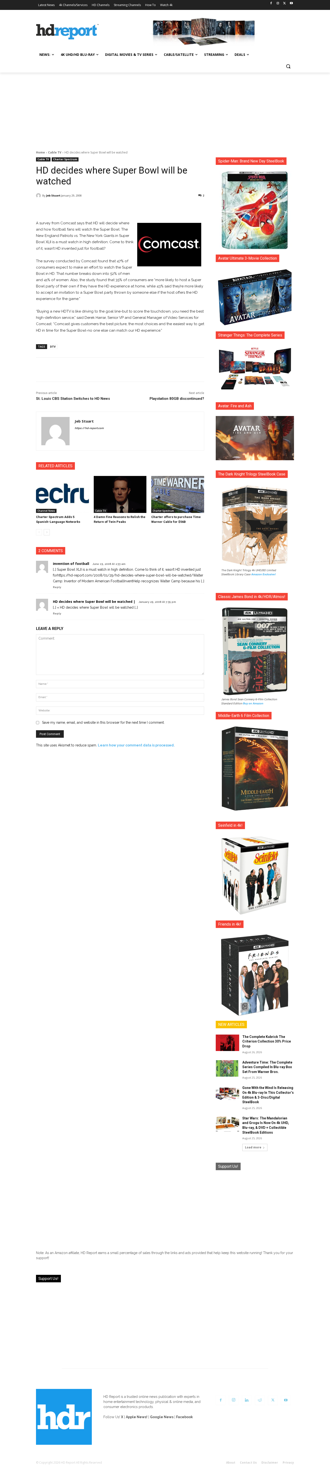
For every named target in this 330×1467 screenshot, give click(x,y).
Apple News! (136, 1417)
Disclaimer (269, 1462)
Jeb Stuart (53, 195)
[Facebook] (271, 3)
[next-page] (47, 532)
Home (40, 152)
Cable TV (54, 152)
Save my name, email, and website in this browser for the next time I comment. (103, 722)
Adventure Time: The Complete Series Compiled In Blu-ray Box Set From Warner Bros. (267, 1067)
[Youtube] (291, 3)
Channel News (46, 510)
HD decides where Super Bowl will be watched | (94, 601)
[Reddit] (260, 1400)
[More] (163, 208)
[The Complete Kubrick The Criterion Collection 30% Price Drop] (227, 1043)
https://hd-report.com (89, 428)
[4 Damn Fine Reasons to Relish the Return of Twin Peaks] (120, 494)
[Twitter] (284, 3)
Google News (161, 1417)
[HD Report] (67, 32)
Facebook (184, 1417)
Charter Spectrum (65, 159)
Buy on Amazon (253, 703)
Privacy (288, 1462)
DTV (53, 346)
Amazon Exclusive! (263, 574)
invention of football (71, 563)
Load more (253, 1147)
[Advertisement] (165, 109)
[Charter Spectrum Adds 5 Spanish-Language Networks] (62, 494)
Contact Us (248, 1462)
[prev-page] (39, 532)
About (230, 1462)
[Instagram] (278, 3)
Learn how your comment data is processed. (136, 745)
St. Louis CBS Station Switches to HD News (73, 398)
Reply (57, 587)
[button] (288, 66)
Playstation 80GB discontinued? (177, 398)
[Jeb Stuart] (39, 195)
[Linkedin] (246, 1400)
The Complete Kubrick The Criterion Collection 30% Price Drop (266, 1041)
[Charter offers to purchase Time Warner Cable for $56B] (177, 494)
